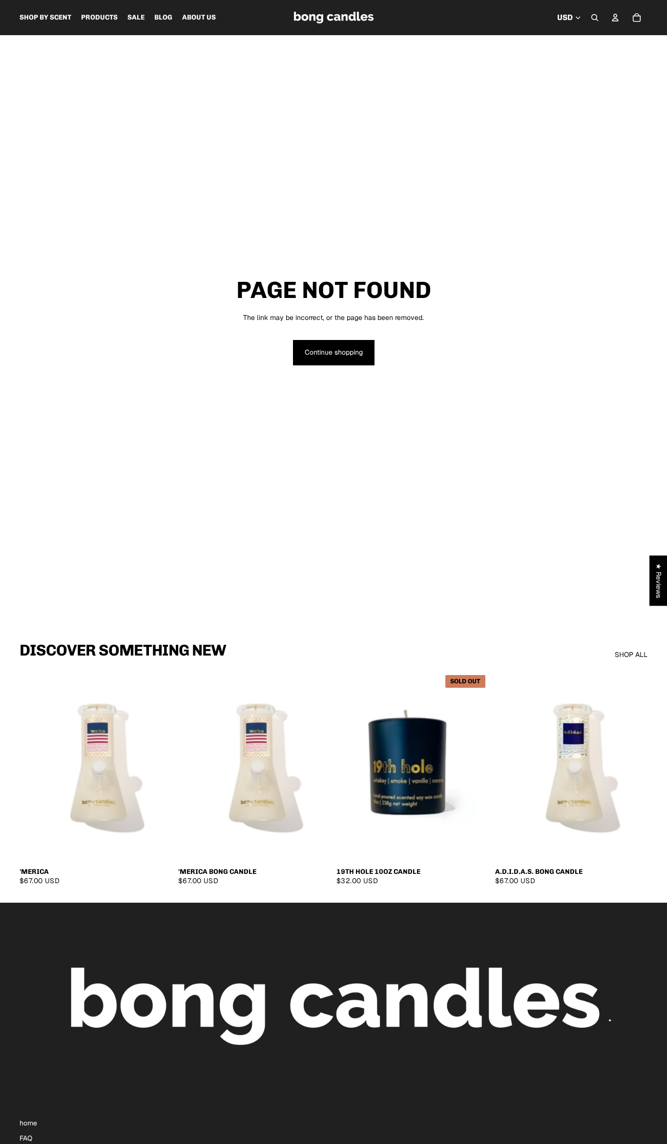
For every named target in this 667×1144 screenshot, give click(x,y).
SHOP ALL (631, 654)
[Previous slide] (193, 766)
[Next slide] (316, 766)
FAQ (26, 1138)
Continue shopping (334, 352)
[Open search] (594, 17)
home (28, 1123)
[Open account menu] (615, 17)
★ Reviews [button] (658, 580)
